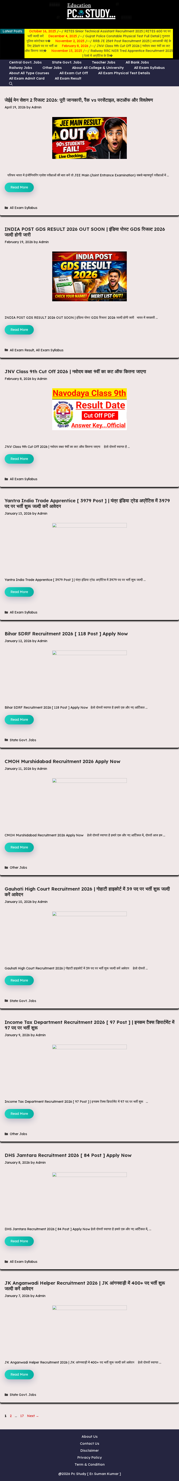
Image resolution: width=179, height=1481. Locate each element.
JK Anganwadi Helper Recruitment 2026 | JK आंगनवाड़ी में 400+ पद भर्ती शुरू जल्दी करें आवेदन (85, 1285)
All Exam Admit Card (27, 78)
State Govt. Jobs (67, 62)
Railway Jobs (20, 67)
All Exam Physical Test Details (124, 73)
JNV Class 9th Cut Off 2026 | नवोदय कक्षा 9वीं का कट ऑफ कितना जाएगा (75, 371)
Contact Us (89, 1443)
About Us (90, 1436)
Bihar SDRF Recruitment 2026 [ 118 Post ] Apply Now (66, 634)
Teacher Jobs (103, 62)
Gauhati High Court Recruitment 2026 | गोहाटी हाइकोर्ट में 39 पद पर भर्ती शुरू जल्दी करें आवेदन (87, 891)
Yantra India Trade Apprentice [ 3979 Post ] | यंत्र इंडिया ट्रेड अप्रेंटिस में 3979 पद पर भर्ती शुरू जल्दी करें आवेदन (87, 503)
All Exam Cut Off (73, 73)
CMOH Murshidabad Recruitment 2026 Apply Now (62, 761)
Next (33, 1416)
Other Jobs (52, 67)
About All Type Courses (29, 73)
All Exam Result (68, 78)
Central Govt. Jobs (25, 62)
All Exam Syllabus (149, 67)
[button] (11, 83)
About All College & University (98, 67)
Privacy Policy (89, 1457)
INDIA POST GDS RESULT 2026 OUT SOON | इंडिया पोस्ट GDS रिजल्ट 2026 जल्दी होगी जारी (85, 232)
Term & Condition (90, 1464)
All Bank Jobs (137, 62)
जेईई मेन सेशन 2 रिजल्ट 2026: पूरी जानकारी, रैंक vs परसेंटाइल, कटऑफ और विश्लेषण (79, 100)
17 (22, 1416)
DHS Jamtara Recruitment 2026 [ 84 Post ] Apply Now (68, 1155)
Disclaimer (89, 1450)
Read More (19, 187)
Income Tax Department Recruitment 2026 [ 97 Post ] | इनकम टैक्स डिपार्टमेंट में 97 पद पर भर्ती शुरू (89, 1025)
